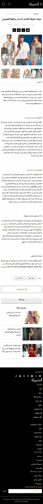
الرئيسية (36, 14)
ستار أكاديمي (19, 278)
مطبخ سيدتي (38, 479)
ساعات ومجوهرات (36, 424)
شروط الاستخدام (36, 464)
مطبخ (40, 405)
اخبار (40, 428)
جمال (40, 393)
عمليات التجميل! (30, 117)
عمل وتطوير (38, 436)
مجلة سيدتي (38, 475)
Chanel (3, 266)
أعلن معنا (39, 468)
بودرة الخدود (5, 223)
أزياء (40, 388)
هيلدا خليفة (31, 278)
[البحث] (9, 4)
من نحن (39, 456)
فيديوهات (39, 444)
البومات (39, 448)
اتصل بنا (39, 460)
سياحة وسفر (38, 432)
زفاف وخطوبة (38, 417)
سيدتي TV (38, 483)
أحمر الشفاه (37, 226)
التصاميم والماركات (33, 169)
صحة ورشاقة (38, 397)
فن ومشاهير (38, 409)
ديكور (40, 440)
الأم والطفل (38, 413)
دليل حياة (39, 401)
